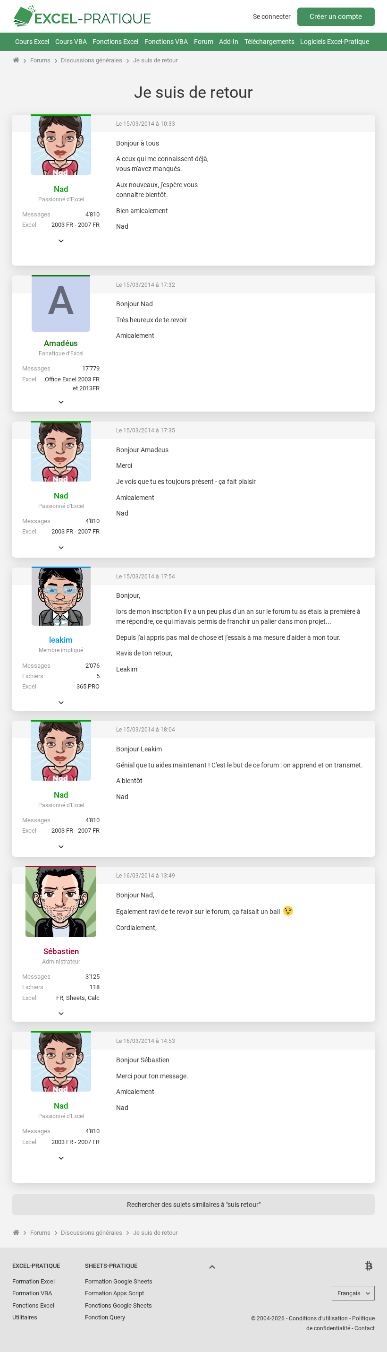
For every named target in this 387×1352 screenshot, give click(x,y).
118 (95, 986)
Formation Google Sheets (118, 1281)
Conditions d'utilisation (318, 1318)
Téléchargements (269, 41)
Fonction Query (105, 1317)
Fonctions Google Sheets (118, 1305)
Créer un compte (336, 16)
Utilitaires (24, 1317)
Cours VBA (71, 41)
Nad (61, 189)
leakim (61, 640)
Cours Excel (32, 41)
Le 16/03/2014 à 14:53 (145, 1041)
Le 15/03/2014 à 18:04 (145, 729)
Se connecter (272, 16)
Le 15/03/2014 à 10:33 (145, 124)
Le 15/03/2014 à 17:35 (145, 430)
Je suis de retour (155, 60)
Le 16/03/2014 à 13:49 (145, 875)
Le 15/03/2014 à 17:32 (145, 285)
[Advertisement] (297, 198)
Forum (203, 41)
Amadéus (61, 343)
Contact (364, 1328)
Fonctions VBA (166, 41)
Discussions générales (91, 60)
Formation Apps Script (114, 1293)
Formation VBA (32, 1293)
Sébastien (61, 951)
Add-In (228, 41)
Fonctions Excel (115, 41)
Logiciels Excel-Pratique (334, 41)
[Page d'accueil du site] (16, 60)
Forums (40, 60)
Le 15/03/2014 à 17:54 (145, 576)
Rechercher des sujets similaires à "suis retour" (194, 1204)
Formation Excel (33, 1281)
